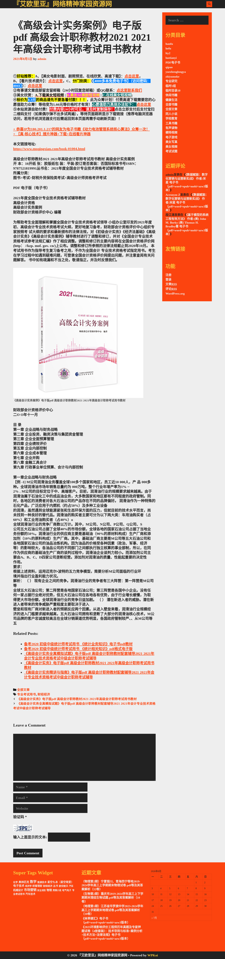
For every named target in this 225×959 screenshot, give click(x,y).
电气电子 (66, 890)
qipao (169, 67)
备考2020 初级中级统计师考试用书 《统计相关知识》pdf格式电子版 (78, 649)
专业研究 (171, 81)
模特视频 (171, 132)
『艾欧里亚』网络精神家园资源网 (62, 4)
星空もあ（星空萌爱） (60, 882)
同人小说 (171, 114)
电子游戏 (171, 137)
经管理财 (37, 886)
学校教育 (171, 118)
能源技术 (42, 882)
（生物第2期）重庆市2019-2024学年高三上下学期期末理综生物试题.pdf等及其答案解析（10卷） (112, 897)
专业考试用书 (26, 694)
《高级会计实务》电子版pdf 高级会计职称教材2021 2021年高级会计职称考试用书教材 (77, 699)
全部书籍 (171, 104)
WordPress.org (175, 293)
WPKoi (152, 955)
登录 (168, 279)
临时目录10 (173, 90)
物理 (49, 890)
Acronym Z (173, 194)
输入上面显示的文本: (30, 837)
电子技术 (18, 885)
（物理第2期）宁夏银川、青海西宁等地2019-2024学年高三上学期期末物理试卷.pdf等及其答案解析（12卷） (112, 885)
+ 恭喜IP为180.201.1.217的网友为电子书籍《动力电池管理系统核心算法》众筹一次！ (81, 129)
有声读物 (171, 128)
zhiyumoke (172, 76)
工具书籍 (171, 123)
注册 (168, 275)
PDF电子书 (173, 62)
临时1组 (171, 86)
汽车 (71, 886)
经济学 (28, 886)
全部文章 (23, 689)
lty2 (168, 53)
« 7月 (154, 918)
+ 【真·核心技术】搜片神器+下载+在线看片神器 (52, 134)
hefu (168, 48)
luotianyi (171, 57)
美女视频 (171, 146)
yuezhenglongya (176, 71)
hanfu (169, 43)
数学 (33, 882)
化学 (15, 882)
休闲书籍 (171, 95)
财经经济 (44, 694)
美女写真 (171, 142)
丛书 (55, 886)
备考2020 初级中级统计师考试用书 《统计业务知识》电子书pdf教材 (78, 644)
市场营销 (30, 890)
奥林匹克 (24, 882)
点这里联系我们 (129, 90)
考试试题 (171, 151)
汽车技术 (30, 894)
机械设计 (18, 890)
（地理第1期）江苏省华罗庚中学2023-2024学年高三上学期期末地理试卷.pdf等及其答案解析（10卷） (112, 910)
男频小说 (57, 890)
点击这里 (132, 76)
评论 (171, 289)
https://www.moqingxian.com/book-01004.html (49, 149)
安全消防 (41, 890)
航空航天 (63, 886)
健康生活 (171, 100)
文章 (171, 284)
